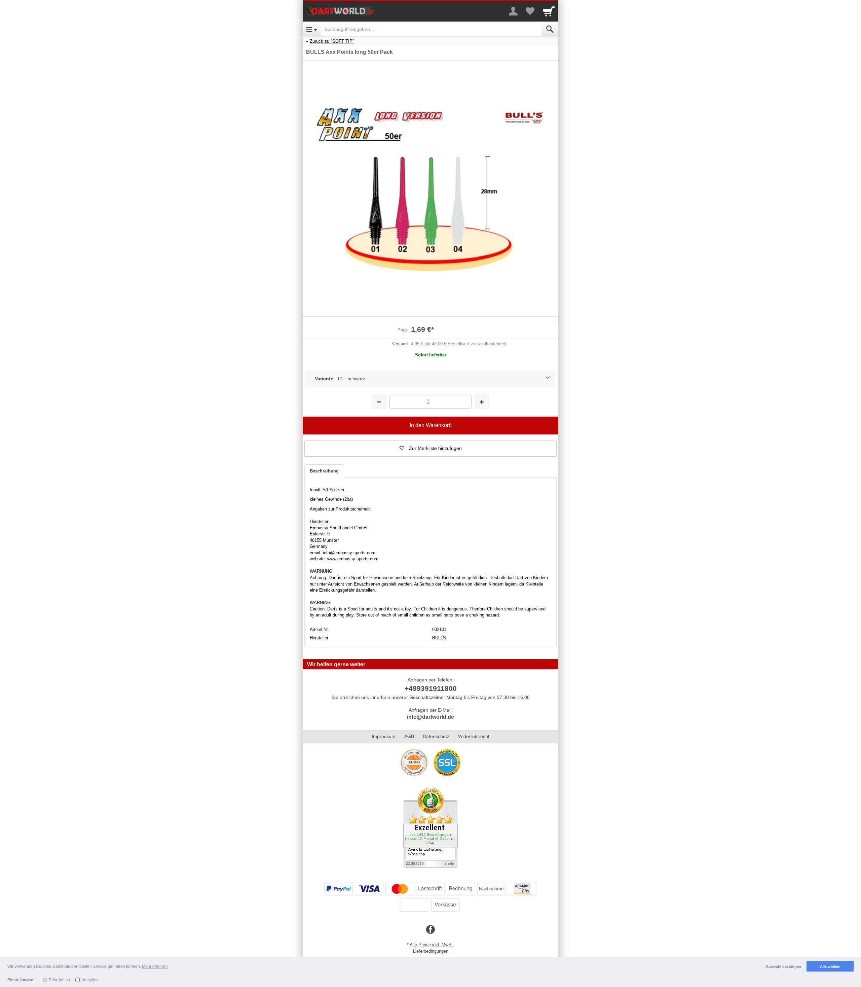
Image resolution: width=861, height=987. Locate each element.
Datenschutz (436, 736)
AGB (409, 736)
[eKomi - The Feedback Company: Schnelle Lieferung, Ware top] (430, 827)
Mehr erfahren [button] (155, 966)
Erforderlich (59, 980)
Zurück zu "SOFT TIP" (332, 41)
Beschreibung (324, 470)
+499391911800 (431, 688)
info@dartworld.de (430, 717)
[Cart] (548, 11)
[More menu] (513, 11)
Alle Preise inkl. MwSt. (432, 944)
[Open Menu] (311, 29)
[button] (430, 448)
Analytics (89, 980)
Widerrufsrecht (473, 736)
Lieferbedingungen (430, 951)
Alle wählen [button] (830, 966)
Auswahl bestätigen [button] (783, 966)
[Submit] (550, 29)
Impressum (384, 736)
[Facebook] (430, 930)
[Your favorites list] (530, 11)
